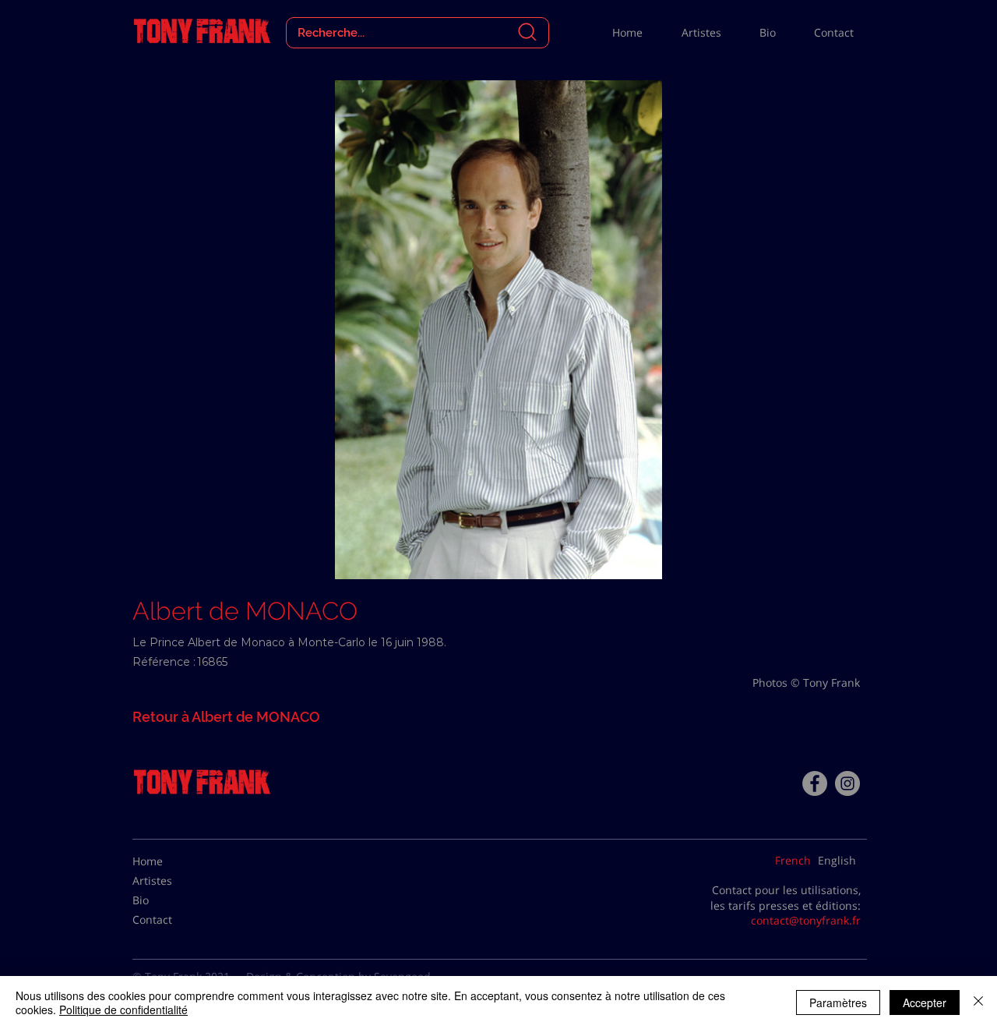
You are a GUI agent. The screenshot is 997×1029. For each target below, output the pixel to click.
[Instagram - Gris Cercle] (847, 783)
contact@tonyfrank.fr (806, 920)
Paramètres (838, 1002)
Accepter (924, 1002)
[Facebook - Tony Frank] (814, 783)
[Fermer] (978, 1002)
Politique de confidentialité (123, 1009)
